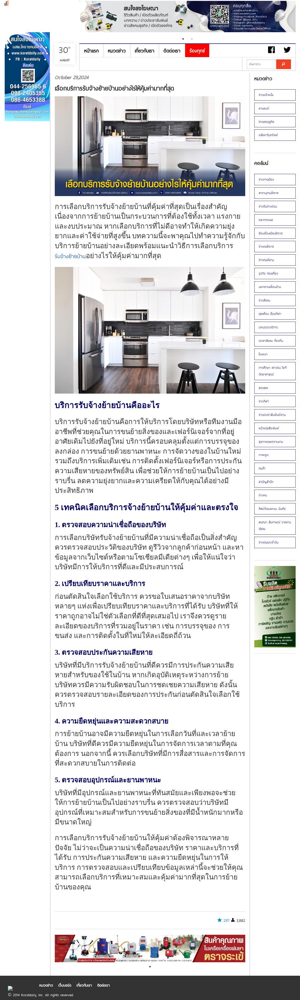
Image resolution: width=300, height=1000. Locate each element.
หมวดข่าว (117, 50)
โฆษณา (263, 354)
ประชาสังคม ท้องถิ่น (271, 340)
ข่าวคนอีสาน (266, 260)
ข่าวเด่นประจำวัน (268, 542)
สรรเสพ (263, 387)
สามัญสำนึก (266, 481)
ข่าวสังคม (264, 300)
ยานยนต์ (264, 108)
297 (226, 920)
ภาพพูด (263, 454)
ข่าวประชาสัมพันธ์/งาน (272, 414)
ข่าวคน (263, 495)
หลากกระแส (266, 219)
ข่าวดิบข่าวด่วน (268, 206)
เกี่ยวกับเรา (144, 50)
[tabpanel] (187, 17)
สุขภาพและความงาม (271, 441)
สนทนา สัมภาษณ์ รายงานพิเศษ (275, 525)
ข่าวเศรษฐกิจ (266, 121)
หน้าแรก (91, 50)
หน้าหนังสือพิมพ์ (269, 428)
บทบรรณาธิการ (268, 327)
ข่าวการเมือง (266, 179)
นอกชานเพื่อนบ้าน (270, 286)
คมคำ (262, 468)
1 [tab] (183, 39)
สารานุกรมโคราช (269, 193)
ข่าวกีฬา (264, 401)
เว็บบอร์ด (64, 985)
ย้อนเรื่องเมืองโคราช (271, 233)
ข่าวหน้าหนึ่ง (266, 94)
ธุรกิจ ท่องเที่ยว (268, 273)
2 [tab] (192, 39)
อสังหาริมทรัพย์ (268, 135)
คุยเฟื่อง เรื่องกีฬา (270, 313)
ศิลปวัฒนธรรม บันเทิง (272, 508)
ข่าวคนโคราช (266, 246)
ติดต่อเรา (171, 50)
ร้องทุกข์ (197, 50)
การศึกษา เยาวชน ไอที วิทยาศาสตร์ (273, 371)
